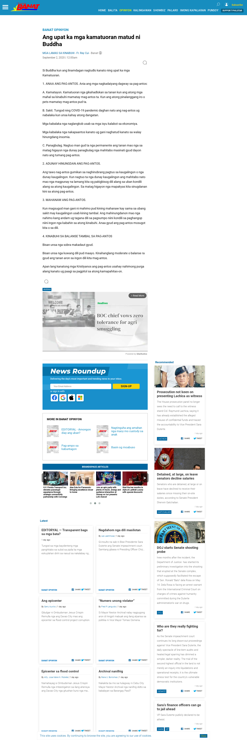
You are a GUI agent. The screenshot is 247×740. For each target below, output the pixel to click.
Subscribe (237, 5)
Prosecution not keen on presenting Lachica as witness (179, 394)
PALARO (173, 10)
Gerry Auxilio (50, 606)
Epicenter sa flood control (60, 671)
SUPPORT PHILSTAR (232, 10)
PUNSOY (213, 10)
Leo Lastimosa (107, 536)
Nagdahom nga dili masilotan (120, 530)
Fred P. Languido (108, 606)
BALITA (113, 10)
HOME (102, 10)
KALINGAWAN (142, 10)
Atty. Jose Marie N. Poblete (56, 677)
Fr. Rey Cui (82, 53)
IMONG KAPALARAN (193, 10)
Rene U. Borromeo (109, 677)
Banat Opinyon (56, 30)
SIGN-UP (126, 386)
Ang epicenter (52, 601)
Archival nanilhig (111, 671)
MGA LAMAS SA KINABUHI (58, 53)
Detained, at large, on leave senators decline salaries (177, 476)
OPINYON (125, 10)
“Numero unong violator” (117, 601)
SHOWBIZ (159, 10)
